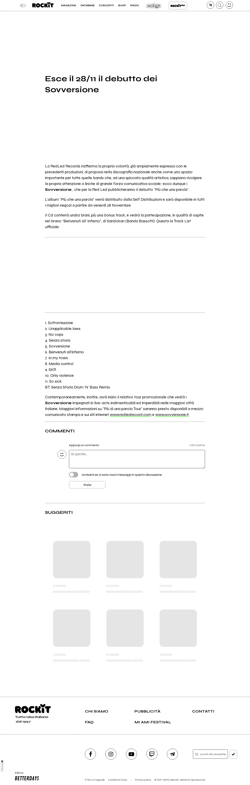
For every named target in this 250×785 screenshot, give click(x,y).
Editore (17, 774)
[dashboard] (229, 5)
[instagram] (110, 754)
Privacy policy (143, 779)
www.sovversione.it (172, 414)
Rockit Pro (178, 5)
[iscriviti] (233, 754)
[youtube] (131, 754)
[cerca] (219, 5)
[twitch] (151, 754)
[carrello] (210, 5)
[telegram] (172, 754)
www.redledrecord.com (130, 414)
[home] (43, 5)
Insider (154, 5)
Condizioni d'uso (117, 779)
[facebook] (90, 754)
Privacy (2, 767)
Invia (87, 485)
